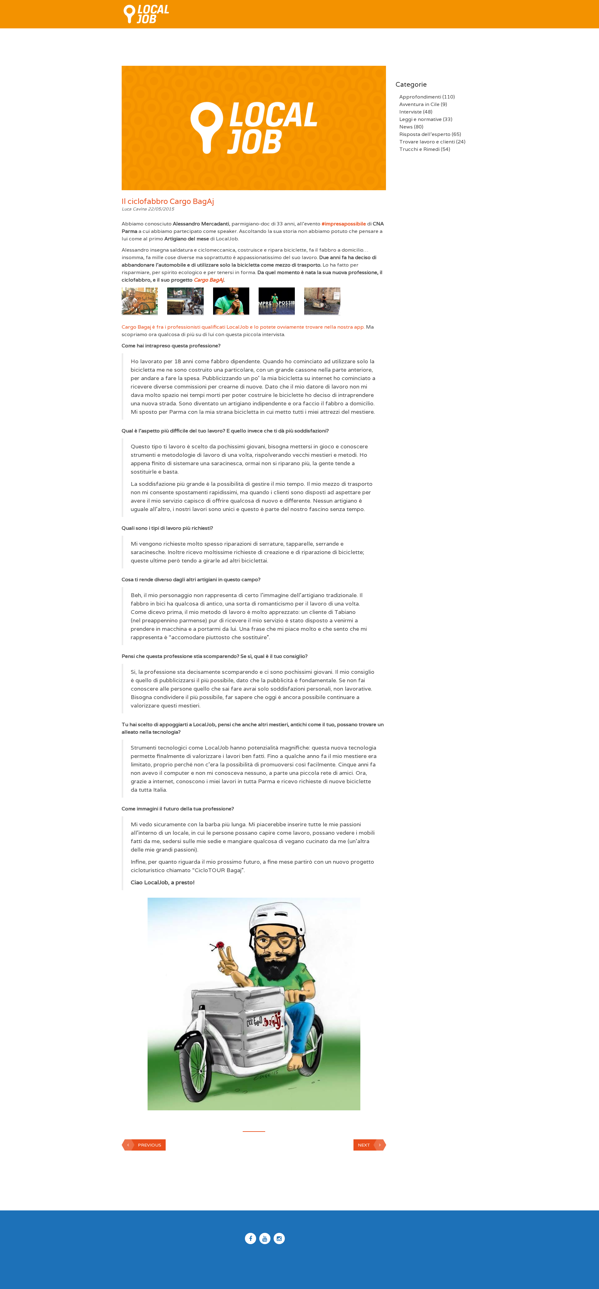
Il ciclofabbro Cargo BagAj (168, 201)
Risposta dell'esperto (424, 134)
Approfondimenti (420, 97)
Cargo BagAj (208, 280)
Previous (149, 1145)
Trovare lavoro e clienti (427, 141)
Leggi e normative (420, 119)
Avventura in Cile (419, 104)
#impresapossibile (344, 223)
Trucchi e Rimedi (419, 149)
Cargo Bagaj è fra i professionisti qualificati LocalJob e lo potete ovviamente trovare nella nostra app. (243, 327)
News (406, 126)
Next (364, 1145)
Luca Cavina (135, 209)
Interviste (410, 112)
